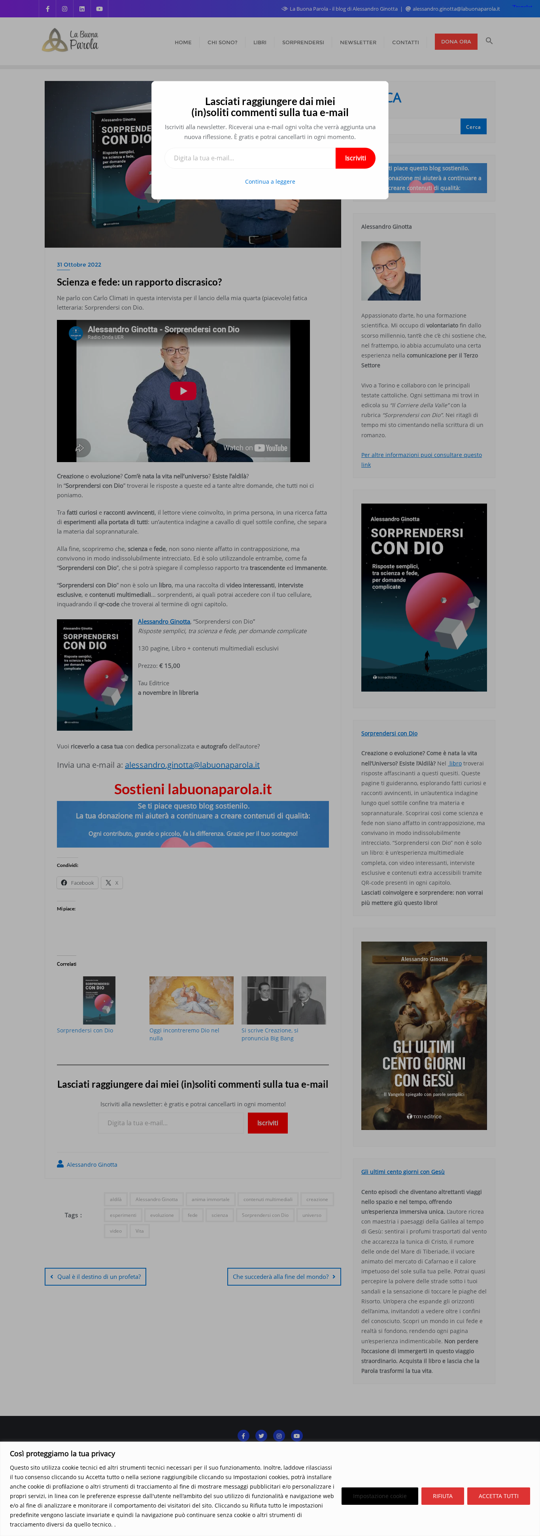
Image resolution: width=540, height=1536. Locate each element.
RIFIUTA (443, 1496)
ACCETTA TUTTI (499, 1496)
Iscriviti (355, 158)
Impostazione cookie (380, 1496)
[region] (270, 1489)
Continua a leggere (270, 181)
